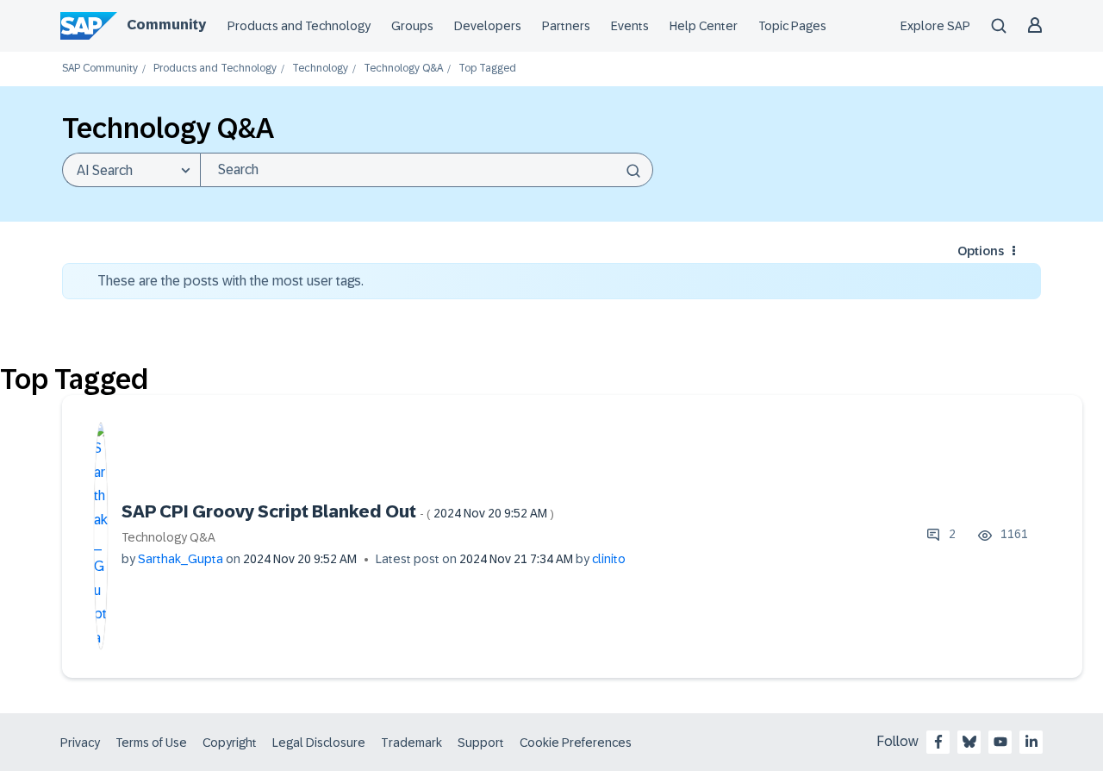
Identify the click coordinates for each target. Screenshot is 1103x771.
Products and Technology (299, 26)
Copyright (230, 742)
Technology (320, 68)
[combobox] (426, 170)
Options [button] (980, 251)
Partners (566, 26)
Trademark (411, 742)
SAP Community (100, 68)
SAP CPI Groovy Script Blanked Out (338, 511)
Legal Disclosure (318, 742)
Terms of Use (151, 742)
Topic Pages (792, 26)
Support (481, 742)
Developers (487, 26)
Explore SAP (935, 26)
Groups (412, 26)
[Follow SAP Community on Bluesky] (969, 742)
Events (630, 26)
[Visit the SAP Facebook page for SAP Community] (938, 742)
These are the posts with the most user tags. (230, 280)
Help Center (704, 26)
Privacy (80, 742)
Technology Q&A (403, 68)
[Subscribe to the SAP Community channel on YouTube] (1000, 742)
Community (166, 24)
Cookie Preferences (576, 742)
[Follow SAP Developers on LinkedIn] (1031, 742)
